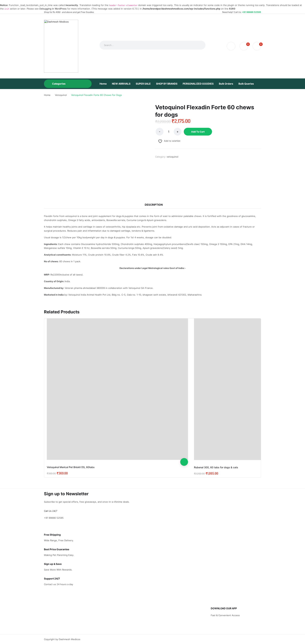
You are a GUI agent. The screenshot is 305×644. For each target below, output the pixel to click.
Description (154, 204)
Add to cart (198, 131)
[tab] (153, 204)
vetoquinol (172, 156)
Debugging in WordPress (53, 8)
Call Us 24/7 (50, 511)
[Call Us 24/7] (45, 507)
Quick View (184, 454)
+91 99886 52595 (251, 12)
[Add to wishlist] (184, 446)
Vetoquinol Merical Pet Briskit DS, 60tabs (71, 467)
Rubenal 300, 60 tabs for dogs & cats (216, 467)
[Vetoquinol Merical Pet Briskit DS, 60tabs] (117, 389)
